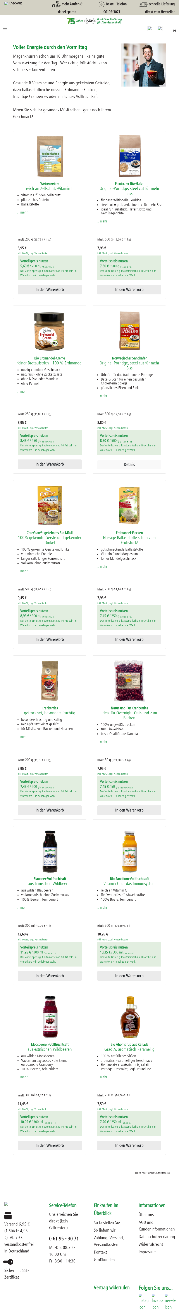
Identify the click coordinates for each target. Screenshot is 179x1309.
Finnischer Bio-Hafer (129, 188)
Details (129, 464)
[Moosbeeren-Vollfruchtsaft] (50, 1017)
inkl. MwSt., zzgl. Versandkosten (33, 253)
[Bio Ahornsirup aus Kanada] (129, 1017)
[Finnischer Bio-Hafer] (129, 156)
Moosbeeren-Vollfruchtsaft (50, 1047)
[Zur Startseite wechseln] (90, 20)
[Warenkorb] (167, 27)
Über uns (146, 1214)
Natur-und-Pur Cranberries (129, 713)
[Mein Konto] (160, 28)
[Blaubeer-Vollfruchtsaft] (50, 851)
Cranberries (49, 711)
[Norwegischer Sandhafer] (129, 331)
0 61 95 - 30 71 (64, 1239)
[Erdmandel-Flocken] (129, 505)
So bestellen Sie (107, 1222)
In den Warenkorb (50, 289)
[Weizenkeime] (50, 156)
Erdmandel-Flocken (129, 538)
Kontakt (100, 1252)
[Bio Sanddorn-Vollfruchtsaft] (129, 851)
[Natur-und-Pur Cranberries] (129, 681)
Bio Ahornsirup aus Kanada (129, 1047)
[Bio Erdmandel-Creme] (50, 331)
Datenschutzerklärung (157, 1236)
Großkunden (104, 1259)
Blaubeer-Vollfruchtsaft (50, 881)
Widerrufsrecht (151, 1244)
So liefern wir (104, 1230)
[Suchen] (150, 28)
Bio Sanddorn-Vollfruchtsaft (129, 881)
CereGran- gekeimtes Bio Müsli (49, 538)
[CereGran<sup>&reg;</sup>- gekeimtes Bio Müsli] (50, 505)
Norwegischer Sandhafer (129, 363)
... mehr (22, 212)
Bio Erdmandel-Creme (49, 361)
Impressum (148, 1252)
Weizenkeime (49, 186)
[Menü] (5, 28)
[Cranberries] (50, 681)
